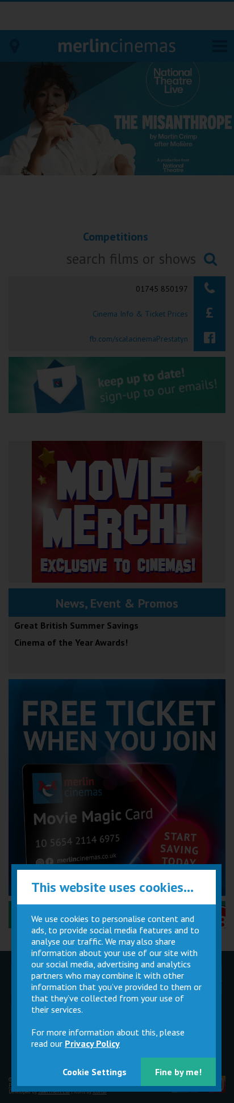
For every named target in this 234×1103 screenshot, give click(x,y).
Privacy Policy (92, 1043)
